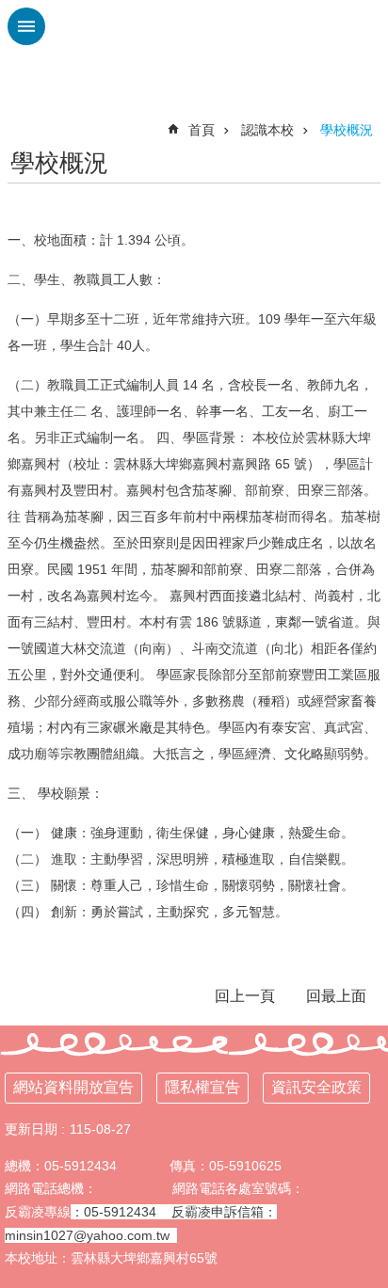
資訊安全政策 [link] (316, 1087)
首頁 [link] (201, 129)
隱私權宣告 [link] (202, 1087)
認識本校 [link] (267, 129)
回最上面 (336, 996)
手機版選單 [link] (26, 26)
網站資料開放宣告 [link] (73, 1087)
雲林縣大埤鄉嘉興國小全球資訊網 (194, 47)
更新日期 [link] (31, 1129)
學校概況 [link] (346, 129)
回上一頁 (245, 996)
